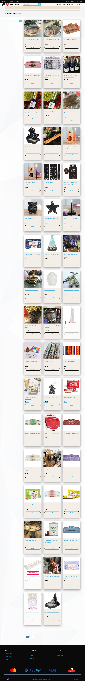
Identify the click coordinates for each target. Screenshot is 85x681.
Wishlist (32, 658)
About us (72, 1)
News (67, 1)
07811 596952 (4, 1)
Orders (31, 655)
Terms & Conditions (61, 653)
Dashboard (32, 653)
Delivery (81, 1)
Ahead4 (49, 679)
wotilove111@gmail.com (14, 1)
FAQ (77, 1)
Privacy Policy (60, 655)
